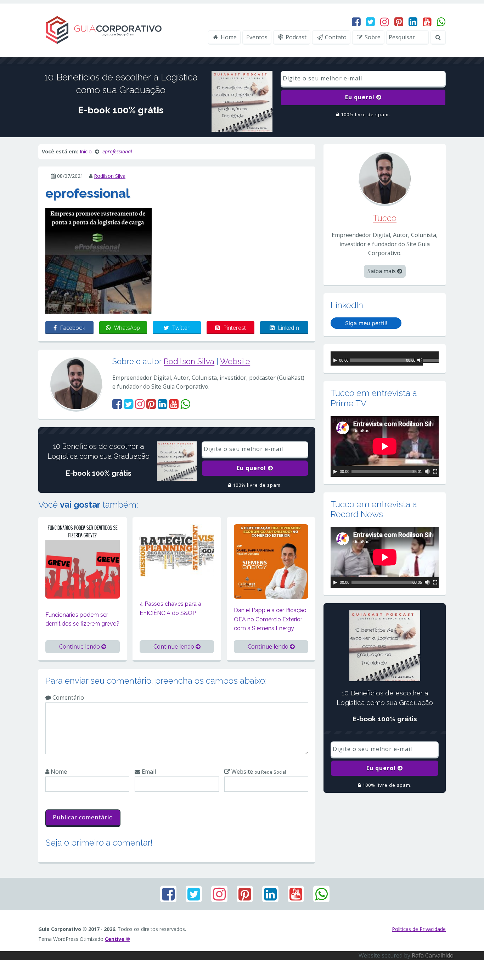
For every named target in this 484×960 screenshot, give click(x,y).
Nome (58, 771)
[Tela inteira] (435, 471)
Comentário (67, 697)
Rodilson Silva (109, 176)
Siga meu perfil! (366, 323)
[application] (385, 358)
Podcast (295, 37)
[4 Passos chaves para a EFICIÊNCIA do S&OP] (177, 550)
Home (228, 37)
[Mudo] (420, 360)
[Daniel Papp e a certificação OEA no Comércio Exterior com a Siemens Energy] (271, 561)
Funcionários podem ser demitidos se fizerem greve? (82, 619)
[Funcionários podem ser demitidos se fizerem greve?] (82, 561)
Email (148, 771)
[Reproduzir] (335, 360)
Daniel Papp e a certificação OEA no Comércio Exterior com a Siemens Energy (270, 619)
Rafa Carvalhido (433, 955)
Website (235, 361)
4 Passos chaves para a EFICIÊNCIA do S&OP (170, 608)
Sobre (372, 37)
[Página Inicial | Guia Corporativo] (103, 29)
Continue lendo (80, 646)
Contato (335, 37)
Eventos (257, 37)
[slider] (431, 361)
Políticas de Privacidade (419, 929)
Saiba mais (382, 271)
